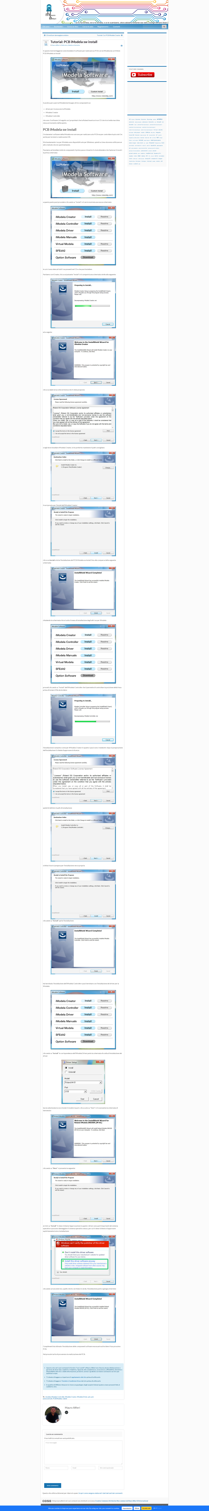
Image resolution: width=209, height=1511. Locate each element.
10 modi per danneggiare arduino (57, 35)
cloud (135, 124)
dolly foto (161, 129)
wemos (158, 161)
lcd (150, 137)
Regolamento (103, 26)
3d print (133, 119)
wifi (162, 161)
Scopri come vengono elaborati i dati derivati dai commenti (100, 1493)
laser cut (147, 137)
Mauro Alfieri (56, 45)
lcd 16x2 (154, 137)
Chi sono (46, 26)
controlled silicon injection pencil (148, 127)
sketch (130, 158)
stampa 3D (147, 158)
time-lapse (138, 161)
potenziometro (144, 150)
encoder (143, 132)
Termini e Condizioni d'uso (71, 1381)
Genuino (137, 135)
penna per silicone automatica (134, 150)
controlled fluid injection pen (143, 124)
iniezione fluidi (152, 135)
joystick (160, 135)
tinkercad (149, 161)
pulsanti (154, 150)
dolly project (137, 132)
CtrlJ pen (156, 129)
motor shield (140, 142)
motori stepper (132, 142)
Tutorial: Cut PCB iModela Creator (108, 35)
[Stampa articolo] (121, 45)
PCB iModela (57, 1399)
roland (64, 1399)
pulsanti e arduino (133, 153)
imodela (48, 1397)
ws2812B (135, 163)
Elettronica (64, 45)
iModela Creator (71, 1397)
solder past (135, 158)
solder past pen (141, 158)
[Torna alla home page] (104, 12)
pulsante (150, 150)
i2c (147, 135)
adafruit (154, 119)
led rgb (160, 137)
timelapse (143, 161)
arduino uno (145, 122)
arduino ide (131, 122)
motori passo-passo (156, 140)
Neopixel (151, 142)
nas (144, 142)
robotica (143, 156)
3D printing (149, 119)
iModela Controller (58, 1397)
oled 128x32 (131, 145)
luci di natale (135, 140)
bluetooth (131, 124)
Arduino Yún (151, 122)
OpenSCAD (153, 145)
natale (147, 142)
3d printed (137, 119)
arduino (159, 119)
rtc (149, 156)
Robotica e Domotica (74, 45)
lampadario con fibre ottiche (134, 137)
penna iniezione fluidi (143, 148)
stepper (160, 158)
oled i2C (144, 145)
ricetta (135, 156)
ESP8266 (148, 132)
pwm (139, 153)
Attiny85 (159, 122)
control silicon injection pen (134, 129)
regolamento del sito (78, 1377)
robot (138, 156)
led (158, 137)
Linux (130, 140)
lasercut (142, 137)
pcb (89, 1397)
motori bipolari (147, 140)
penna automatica (134, 148)
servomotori (161, 156)
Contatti (116, 26)
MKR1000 (141, 140)
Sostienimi (58, 26)
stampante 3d (154, 158)
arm (155, 122)
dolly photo (131, 132)
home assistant (143, 135)
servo (156, 156)
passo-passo (160, 145)
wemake (153, 161)
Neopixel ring (158, 142)
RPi (147, 156)
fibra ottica (153, 132)
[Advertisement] (142, 48)
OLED (162, 142)
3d (130, 119)
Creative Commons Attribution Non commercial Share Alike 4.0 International (121, 1501)
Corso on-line (72, 26)
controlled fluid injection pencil (156, 124)
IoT (156, 135)
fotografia (158, 132)
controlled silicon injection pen (135, 127)
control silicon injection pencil (147, 129)
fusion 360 (131, 135)
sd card (152, 156)
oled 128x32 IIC (138, 145)
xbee (139, 163)
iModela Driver (82, 1397)
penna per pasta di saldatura (153, 148)
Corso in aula (88, 26)
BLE (163, 122)
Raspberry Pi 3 (157, 153)
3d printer (143, 119)
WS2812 (131, 163)
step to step (132, 161)
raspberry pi (149, 153)
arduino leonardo (138, 122)
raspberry (143, 153)
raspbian (131, 156)
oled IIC (148, 145)
